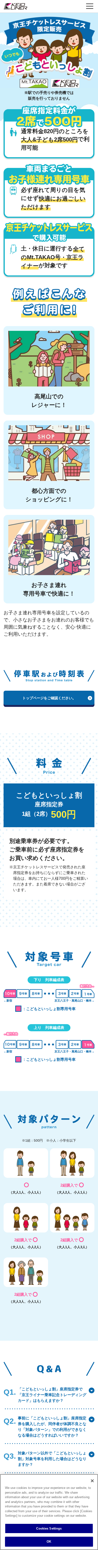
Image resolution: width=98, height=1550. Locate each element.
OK (49, 1541)
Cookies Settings (49, 1528)
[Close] (92, 1481)
